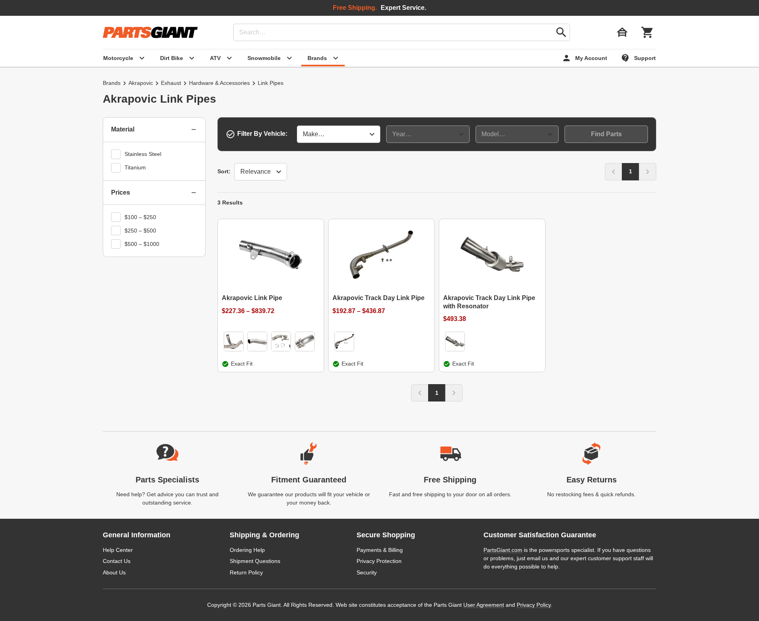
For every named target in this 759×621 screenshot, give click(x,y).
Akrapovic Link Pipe (252, 298)
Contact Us (116, 561)
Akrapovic (140, 83)
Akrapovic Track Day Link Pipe (378, 298)
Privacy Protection (379, 561)
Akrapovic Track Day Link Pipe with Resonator (489, 302)
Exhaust (171, 83)
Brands (112, 83)
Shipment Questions (255, 561)
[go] (561, 32)
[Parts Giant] (150, 32)
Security (367, 572)
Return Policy (246, 572)
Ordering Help (247, 550)
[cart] (647, 32)
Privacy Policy (534, 605)
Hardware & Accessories (219, 83)
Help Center (118, 550)
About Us (114, 572)
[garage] (622, 32)
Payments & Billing (380, 550)
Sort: (223, 171)
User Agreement (483, 605)
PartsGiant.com (502, 550)
